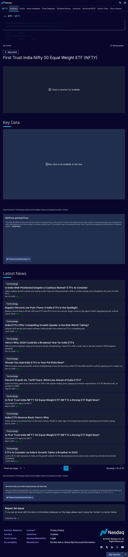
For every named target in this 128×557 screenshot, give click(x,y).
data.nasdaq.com (106, 492)
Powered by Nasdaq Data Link (20, 497)
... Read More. (16, 226)
